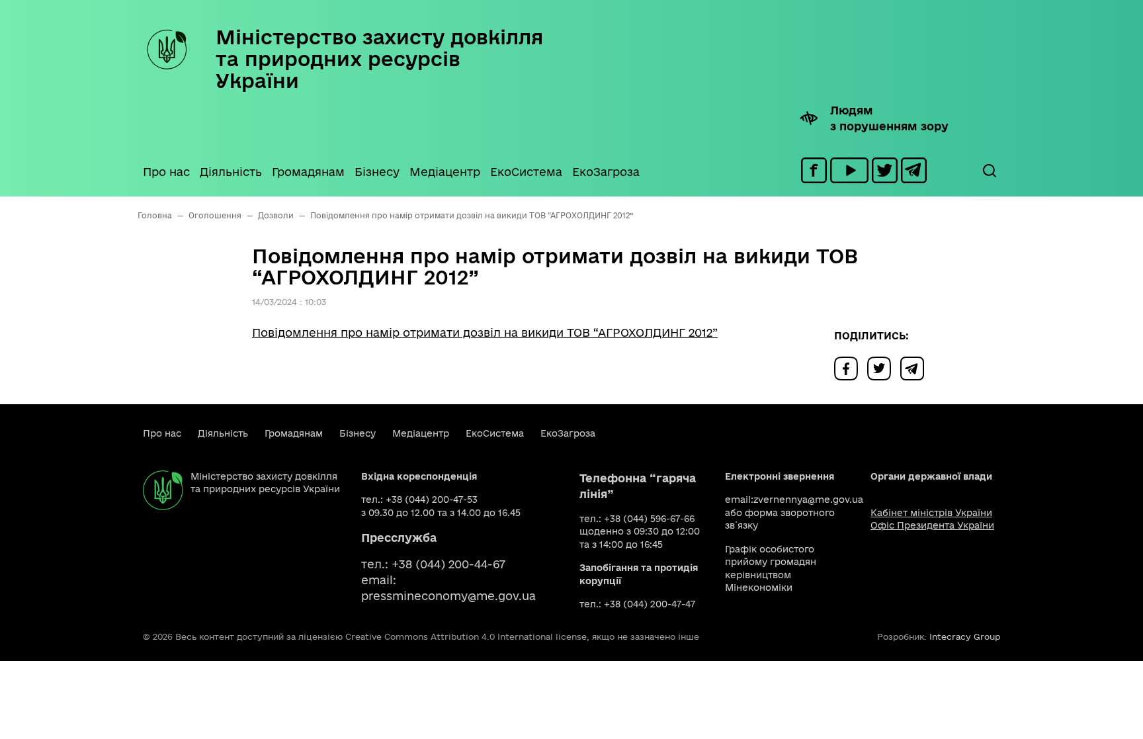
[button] (989, 171)
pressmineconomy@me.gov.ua (448, 595)
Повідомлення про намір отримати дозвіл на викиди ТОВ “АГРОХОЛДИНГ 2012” (485, 332)
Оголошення (215, 215)
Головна (155, 215)
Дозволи (276, 215)
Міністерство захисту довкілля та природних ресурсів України (379, 58)
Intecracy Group (964, 636)
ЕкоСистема (526, 171)
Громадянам (308, 171)
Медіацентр (444, 171)
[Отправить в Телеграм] (915, 367)
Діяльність (231, 171)
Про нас (166, 171)
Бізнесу (377, 171)
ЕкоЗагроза (606, 171)
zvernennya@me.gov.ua (808, 499)
